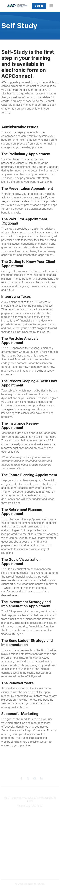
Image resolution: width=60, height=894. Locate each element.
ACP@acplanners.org (30, 810)
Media (30, 830)
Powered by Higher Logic (30, 889)
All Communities (30, 849)
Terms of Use (30, 869)
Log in (39, 5)
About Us (30, 827)
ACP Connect (30, 834)
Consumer (30, 824)
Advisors (30, 820)
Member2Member (30, 845)
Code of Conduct (30, 872)
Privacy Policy (30, 865)
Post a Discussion (30, 852)
